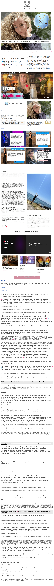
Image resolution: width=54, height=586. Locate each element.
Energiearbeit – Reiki (4, 290)
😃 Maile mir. (2, 128)
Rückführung (3, 287)
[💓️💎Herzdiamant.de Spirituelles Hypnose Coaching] (27, 4)
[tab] (27, 165)
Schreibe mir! (3, 280)
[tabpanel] (27, 226)
